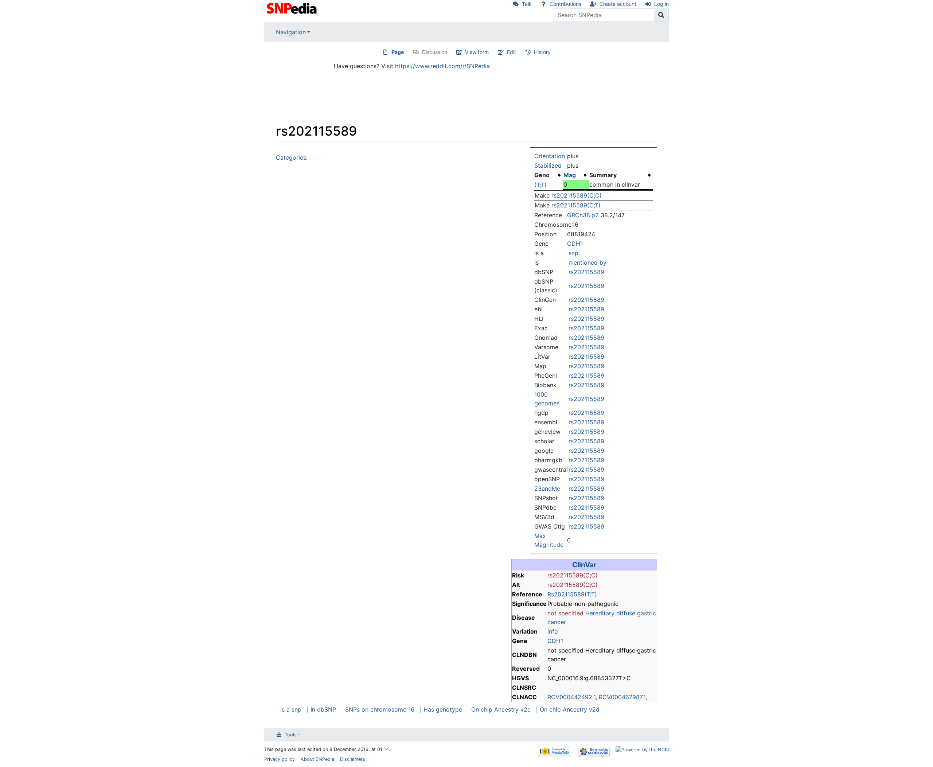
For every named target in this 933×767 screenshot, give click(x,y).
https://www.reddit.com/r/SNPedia (442, 66)
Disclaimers (352, 759)
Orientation (549, 156)
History (542, 52)
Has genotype (442, 709)
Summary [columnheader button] (603, 175)
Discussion (434, 52)
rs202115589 (586, 272)
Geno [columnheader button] (542, 175)
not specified (565, 613)
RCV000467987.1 (622, 697)
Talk (527, 4)
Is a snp (290, 709)
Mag (569, 175)
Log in (661, 4)
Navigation (291, 32)
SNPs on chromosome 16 (379, 709)
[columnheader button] (576, 175)
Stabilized (548, 165)
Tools (291, 734)
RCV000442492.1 (571, 697)
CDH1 (575, 243)
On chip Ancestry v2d (570, 709)
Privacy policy (279, 759)
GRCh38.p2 (583, 215)
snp (573, 253)
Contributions (565, 4)
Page (397, 52)
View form (477, 52)
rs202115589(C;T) (576, 205)
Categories (291, 157)
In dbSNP (323, 709)
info (552, 631)
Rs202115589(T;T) (572, 594)
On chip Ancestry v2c (501, 709)
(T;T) (540, 184)
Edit (511, 52)
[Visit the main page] (292, 7)
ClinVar (584, 564)
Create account (618, 4)
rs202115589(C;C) (576, 195)
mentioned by (587, 262)
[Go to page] (661, 15)
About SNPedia (317, 759)
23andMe (547, 488)
